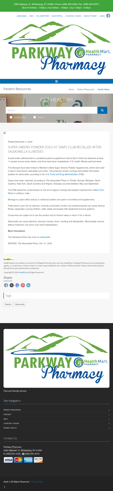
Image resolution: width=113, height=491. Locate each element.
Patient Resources (85, 89)
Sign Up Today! (90, 16)
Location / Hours (73, 16)
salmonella (45, 237)
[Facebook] (108, 16)
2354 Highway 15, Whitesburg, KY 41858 (33, 4)
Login (102, 16)
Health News (20, 117)
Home (71, 89)
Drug (62, 174)
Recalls (8, 304)
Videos (41, 117)
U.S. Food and (52, 174)
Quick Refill (57, 16)
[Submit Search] (102, 110)
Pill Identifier (42, 16)
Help (31, 16)
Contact (7, 414)
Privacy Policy (10, 428)
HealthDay (23, 272)
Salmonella (20, 304)
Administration (71, 174)
